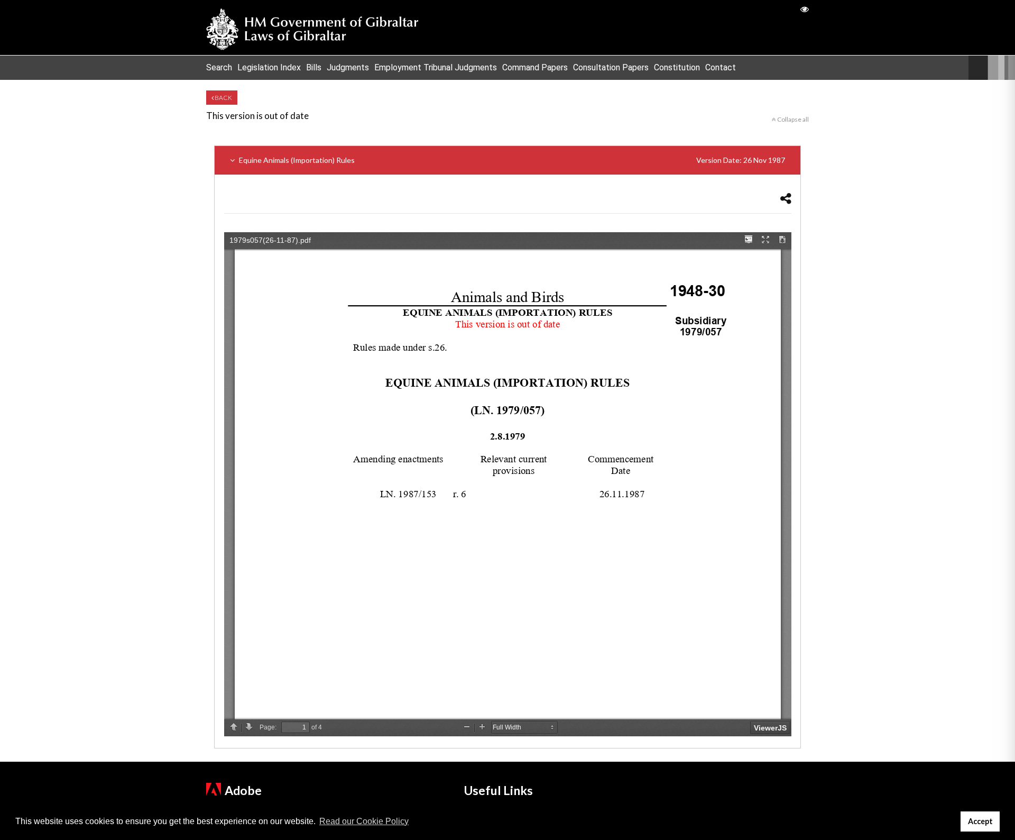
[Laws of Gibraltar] (312, 27)
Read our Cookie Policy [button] (364, 821)
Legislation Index (269, 67)
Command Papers (535, 67)
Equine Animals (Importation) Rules (511, 160)
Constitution (677, 67)
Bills (313, 67)
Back (223, 98)
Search (219, 67)
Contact (720, 67)
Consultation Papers (611, 67)
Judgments (348, 67)
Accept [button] (980, 821)
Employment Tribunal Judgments (435, 67)
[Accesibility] (804, 9)
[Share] (785, 198)
